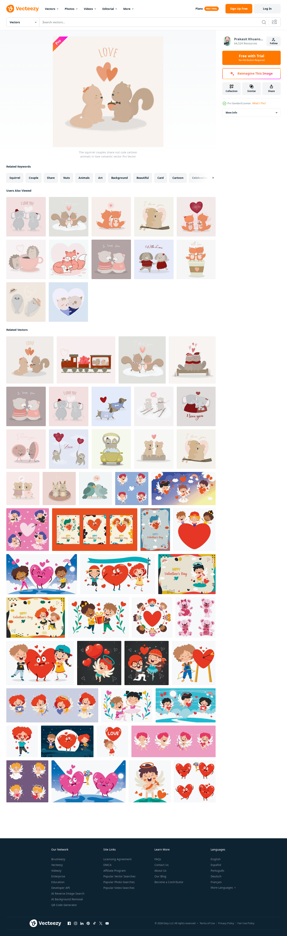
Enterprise (58, 876)
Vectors (50, 9)
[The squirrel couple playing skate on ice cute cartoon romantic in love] (68, 216)
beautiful (142, 178)
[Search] (264, 22)
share (51, 178)
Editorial (108, 9)
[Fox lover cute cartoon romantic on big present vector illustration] (196, 259)
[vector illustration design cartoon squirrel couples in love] (192, 360)
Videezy (56, 870)
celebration (200, 178)
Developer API (60, 888)
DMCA (107, 865)
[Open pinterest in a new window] (88, 923)
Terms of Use (207, 923)
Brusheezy (58, 859)
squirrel (14, 178)
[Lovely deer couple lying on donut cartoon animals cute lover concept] (59, 488)
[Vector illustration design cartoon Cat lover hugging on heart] (68, 302)
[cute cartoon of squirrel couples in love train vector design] (86, 360)
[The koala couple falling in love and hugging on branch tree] (154, 216)
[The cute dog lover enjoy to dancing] (154, 259)
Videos (88, 9)
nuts (66, 178)
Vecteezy (57, 865)
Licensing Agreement (117, 859)
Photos (69, 9)
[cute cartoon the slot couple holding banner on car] (111, 449)
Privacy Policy (226, 923)
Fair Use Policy (245, 923)
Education (58, 882)
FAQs (157, 859)
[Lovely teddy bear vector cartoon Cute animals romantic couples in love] (111, 259)
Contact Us (161, 865)
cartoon (177, 178)
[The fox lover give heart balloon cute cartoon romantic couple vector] (196, 216)
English (216, 859)
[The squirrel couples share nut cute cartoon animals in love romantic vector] (29, 360)
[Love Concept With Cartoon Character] (131, 488)
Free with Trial (252, 58)
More (126, 9)
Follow (274, 43)
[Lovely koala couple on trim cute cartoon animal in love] (154, 449)
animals (84, 178)
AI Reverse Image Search (67, 893)
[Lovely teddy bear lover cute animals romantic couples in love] (154, 406)
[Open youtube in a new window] (107, 923)
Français (216, 882)
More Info (231, 112)
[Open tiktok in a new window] (94, 923)
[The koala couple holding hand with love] (22, 488)
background (119, 178)
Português (217, 870)
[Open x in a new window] (100, 923)
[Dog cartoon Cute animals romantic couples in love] (111, 406)
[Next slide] (209, 178)
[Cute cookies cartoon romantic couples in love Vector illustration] (26, 449)
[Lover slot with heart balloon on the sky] (68, 449)
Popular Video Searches (119, 888)
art (100, 178)
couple (33, 178)
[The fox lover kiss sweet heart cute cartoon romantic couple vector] (111, 216)
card (160, 178)
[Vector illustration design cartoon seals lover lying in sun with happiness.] (26, 302)
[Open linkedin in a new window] (81, 923)
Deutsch (216, 876)
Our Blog (160, 876)
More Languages (222, 887)
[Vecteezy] (22, 9)
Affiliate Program (114, 870)
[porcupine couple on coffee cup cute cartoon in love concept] (26, 259)
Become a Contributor (168, 882)
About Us (160, 870)
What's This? (259, 103)
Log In (267, 8)
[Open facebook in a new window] (69, 923)
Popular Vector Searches (119, 876)
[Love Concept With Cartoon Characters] (183, 488)
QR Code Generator (64, 905)
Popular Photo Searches (119, 882)
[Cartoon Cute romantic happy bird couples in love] (95, 488)
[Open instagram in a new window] (75, 923)
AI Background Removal (67, 899)
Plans (199, 8)
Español (216, 865)
